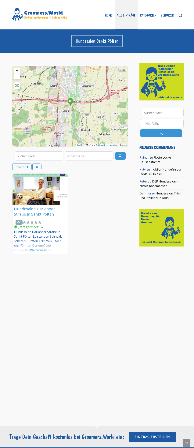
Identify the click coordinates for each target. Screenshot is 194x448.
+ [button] (17, 70)
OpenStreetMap (106, 145)
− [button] (17, 76)
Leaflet (80, 145)
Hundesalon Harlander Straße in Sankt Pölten (34, 211)
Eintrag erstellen (152, 437)
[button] (40, 227)
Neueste (21, 167)
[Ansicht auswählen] (36, 167)
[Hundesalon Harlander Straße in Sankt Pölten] (70, 101)
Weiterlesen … (40, 250)
